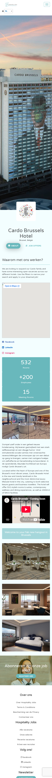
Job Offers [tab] (34, 246)
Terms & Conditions (26, 707)
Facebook (9, 342)
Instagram (9, 353)
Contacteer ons (26, 717)
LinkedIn (8, 347)
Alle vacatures (26, 730)
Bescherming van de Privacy (26, 712)
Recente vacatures (26, 739)
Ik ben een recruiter (26, 744)
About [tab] (14, 246)
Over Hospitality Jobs (26, 702)
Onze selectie (26, 735)
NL (6, 11)
